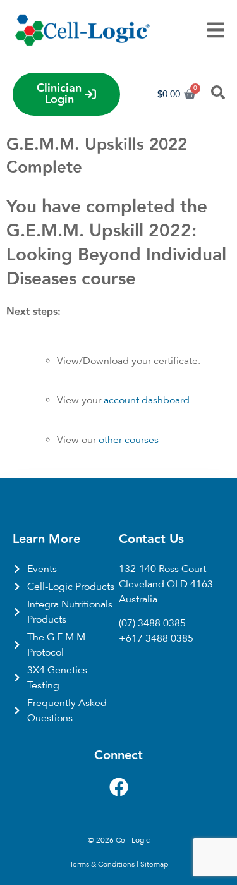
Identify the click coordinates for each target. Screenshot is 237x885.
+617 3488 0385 (156, 638)
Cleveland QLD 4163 (166, 584)
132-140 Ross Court (162, 569)
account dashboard (147, 400)
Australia (138, 599)
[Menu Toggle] (215, 30)
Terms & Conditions (102, 864)
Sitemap (154, 864)
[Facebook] (118, 787)
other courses (129, 440)
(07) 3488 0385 (152, 623)
